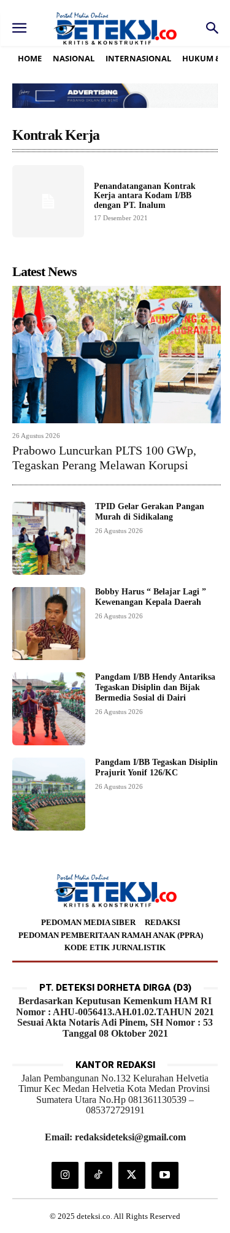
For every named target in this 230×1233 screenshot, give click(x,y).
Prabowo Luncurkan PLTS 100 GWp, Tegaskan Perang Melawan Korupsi (104, 458)
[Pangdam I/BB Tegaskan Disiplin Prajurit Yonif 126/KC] (48, 794)
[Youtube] (164, 1175)
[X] (131, 1175)
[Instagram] (65, 1175)
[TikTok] (98, 1175)
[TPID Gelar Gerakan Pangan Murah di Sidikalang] (48, 538)
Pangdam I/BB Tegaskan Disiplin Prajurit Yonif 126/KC (156, 767)
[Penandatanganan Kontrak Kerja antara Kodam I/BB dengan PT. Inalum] (48, 201)
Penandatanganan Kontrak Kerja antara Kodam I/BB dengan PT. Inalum (145, 196)
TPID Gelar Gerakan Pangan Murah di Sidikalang (149, 511)
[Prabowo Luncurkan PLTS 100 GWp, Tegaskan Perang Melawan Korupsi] (116, 354)
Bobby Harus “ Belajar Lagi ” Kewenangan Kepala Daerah (150, 597)
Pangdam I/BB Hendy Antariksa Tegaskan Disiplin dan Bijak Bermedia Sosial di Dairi (155, 687)
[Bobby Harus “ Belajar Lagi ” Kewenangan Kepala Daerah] (48, 623)
